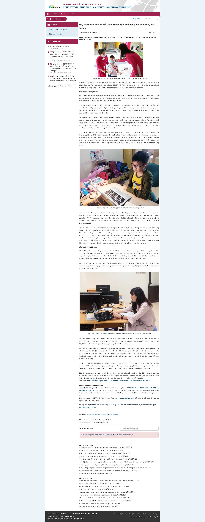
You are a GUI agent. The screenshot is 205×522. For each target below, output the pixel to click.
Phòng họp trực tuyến (55, 34)
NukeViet (139, 517)
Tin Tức (63, 14)
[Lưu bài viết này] (157, 32)
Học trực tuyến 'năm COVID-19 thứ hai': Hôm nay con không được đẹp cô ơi (121, 380)
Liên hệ (71, 14)
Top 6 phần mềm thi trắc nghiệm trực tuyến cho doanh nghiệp (101, 453)
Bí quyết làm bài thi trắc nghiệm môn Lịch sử (94, 506)
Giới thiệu (55, 14)
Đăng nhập (136, 19)
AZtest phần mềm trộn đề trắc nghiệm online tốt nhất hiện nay (100, 486)
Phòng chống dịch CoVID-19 (59, 46)
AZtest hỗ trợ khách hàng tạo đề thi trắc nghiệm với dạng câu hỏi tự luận (104, 470)
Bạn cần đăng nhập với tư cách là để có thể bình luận (107, 435)
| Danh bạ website (126, 514)
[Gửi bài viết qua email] (150, 32)
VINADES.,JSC (154, 517)
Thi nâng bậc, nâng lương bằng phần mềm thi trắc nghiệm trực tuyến (103, 465)
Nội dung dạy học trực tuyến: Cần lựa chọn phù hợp (97, 450)
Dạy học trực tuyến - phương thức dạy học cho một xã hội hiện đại (102, 447)
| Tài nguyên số (149, 514)
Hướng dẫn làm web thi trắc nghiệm (92, 473)
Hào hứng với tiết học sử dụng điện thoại (93, 489)
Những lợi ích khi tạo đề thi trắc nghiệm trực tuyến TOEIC (98, 495)
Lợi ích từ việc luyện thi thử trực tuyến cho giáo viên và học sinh (100, 501)
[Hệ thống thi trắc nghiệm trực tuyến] (54, 6)
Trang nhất (117, 514)
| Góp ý (156, 514)
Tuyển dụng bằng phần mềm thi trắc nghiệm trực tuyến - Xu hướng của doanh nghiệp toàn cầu (111, 468)
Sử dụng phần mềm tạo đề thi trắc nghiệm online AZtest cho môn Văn (102, 492)
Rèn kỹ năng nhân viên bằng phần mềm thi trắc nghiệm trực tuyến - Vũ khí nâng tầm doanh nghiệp (112, 462)
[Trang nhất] (48, 13)
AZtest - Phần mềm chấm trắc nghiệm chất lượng (95, 483)
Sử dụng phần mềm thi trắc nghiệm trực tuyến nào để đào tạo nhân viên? (104, 459)
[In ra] (154, 32)
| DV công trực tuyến (138, 514)
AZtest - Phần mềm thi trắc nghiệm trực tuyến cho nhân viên (100, 456)
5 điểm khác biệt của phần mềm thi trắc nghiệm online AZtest (100, 498)
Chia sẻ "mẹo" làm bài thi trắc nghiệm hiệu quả (95, 503)
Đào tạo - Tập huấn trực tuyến (58, 30)
